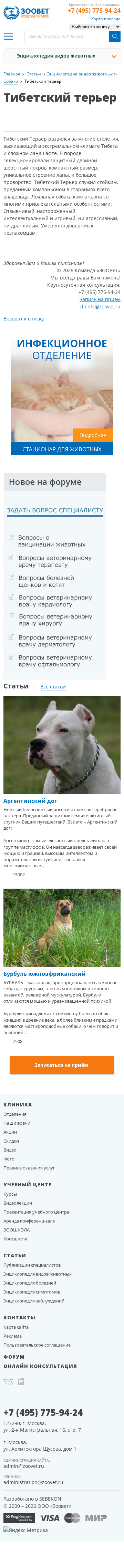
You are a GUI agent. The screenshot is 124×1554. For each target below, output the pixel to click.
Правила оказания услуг (29, 1168)
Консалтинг (15, 1239)
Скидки (11, 1141)
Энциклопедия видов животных (56, 55)
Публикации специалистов (32, 1265)
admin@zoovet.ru (23, 1466)
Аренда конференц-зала (29, 1221)
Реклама (12, 1336)
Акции (10, 1132)
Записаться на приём (61, 1065)
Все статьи (53, 686)
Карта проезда (106, 19)
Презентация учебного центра (36, 1212)
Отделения (15, 1114)
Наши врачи (16, 1123)
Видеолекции (17, 1203)
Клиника (17, 1104)
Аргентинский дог (30, 801)
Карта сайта (16, 1327)
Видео (10, 1150)
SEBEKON (50, 1498)
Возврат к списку (23, 318)
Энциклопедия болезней (29, 1283)
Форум (14, 1356)
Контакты (19, 1317)
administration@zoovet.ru (33, 1482)
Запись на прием (100, 299)
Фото (8, 1159)
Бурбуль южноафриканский (44, 974)
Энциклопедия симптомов (31, 1292)
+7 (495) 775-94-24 (94, 10)
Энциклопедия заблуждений (33, 1301)
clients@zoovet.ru (100, 306)
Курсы (10, 1194)
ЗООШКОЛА (16, 1230)
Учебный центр (27, 1184)
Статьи (14, 1255)
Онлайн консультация (40, 1366)
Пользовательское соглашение (37, 1345)
